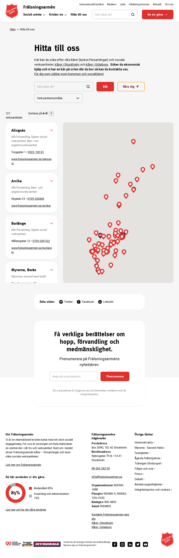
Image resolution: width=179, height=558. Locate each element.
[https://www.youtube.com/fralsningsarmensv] (145, 544)
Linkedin (108, 301)
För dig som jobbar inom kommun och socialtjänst (69, 74)
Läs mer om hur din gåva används (26, 509)
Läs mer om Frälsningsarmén (23, 465)
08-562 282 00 (101, 468)
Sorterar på (38, 113)
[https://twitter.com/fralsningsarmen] (137, 544)
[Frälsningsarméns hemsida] (12, 11)
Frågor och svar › (145, 468)
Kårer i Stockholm (66, 64)
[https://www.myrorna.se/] (47, 544)
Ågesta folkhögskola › (148, 458)
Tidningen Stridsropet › (149, 463)
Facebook (88, 301)
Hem (13, 29)
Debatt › (139, 479)
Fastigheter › (142, 453)
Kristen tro (56, 14)
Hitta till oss (79, 14)
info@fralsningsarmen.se (107, 477)
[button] (96, 233)
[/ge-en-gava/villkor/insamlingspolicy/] (13, 544)
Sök (105, 86)
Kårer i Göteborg (102, 527)
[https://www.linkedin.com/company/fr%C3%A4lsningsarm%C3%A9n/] (130, 544)
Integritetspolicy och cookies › (153, 489)
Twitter (68, 301)
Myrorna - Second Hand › (150, 447)
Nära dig (128, 86)
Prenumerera (115, 376)
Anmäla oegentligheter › (149, 484)
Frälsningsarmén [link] (39, 7)
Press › (139, 474)
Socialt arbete (32, 14)
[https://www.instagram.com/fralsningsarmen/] (122, 544)
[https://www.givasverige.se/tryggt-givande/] (27, 545)
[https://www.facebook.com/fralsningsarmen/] (114, 544)
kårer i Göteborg (97, 64)
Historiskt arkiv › (145, 442)
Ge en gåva (155, 14)
